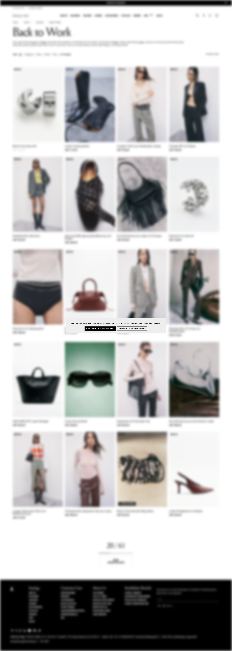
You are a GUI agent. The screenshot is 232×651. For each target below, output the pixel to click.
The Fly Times (100, 596)
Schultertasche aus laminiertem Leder (191, 421)
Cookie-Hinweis (133, 593)
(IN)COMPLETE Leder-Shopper (31, 421)
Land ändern (99, 614)
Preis (55, 55)
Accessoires (111, 15)
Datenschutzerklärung (137, 596)
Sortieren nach (212, 54)
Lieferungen (67, 600)
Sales (159, 15)
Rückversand (68, 593)
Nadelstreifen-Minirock (26, 236)
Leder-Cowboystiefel (77, 146)
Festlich (125, 15)
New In (63, 15)
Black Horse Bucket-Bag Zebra (135, 511)
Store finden (68, 607)
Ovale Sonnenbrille (76, 421)
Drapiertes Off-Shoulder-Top (133, 421)
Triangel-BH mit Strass (182, 146)
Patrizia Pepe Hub (102, 604)
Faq (63, 618)
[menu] (111, 16)
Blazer (44, 42)
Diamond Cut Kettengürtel (28, 329)
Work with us (100, 607)
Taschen (87, 15)
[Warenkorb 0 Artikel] (217, 16)
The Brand (98, 593)
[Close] (225, 2)
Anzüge (33, 42)
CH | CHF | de (18, 8)
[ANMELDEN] (203, 16)
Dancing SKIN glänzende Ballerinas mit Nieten (88, 237)
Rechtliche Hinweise (136, 600)
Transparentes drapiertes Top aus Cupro (88, 511)
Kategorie (29, 55)
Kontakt (65, 596)
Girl (148, 15)
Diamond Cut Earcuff (181, 236)
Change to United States (132, 328)
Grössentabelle (69, 614)
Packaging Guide (101, 611)
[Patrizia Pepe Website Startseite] (21, 16)
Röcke (115, 42)
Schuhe (98, 15)
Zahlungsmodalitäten (72, 611)
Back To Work (55, 22)
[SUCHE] (197, 16)
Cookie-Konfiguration (137, 604)
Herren (137, 15)
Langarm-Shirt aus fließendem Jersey (139, 146)
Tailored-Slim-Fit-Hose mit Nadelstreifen (184, 330)
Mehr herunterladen (116, 561)
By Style (39, 22)
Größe (47, 55)
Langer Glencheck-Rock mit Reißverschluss (29, 512)
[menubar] (111, 16)
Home (15, 22)
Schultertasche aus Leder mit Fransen (139, 236)
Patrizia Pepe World (103, 600)
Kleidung (75, 15)
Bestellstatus (68, 604)
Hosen (141, 42)
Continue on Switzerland (100, 328)
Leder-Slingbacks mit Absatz (186, 511)
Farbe (38, 55)
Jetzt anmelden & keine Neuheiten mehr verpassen (115, 3)
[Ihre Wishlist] (210, 16)
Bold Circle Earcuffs (24, 146)
